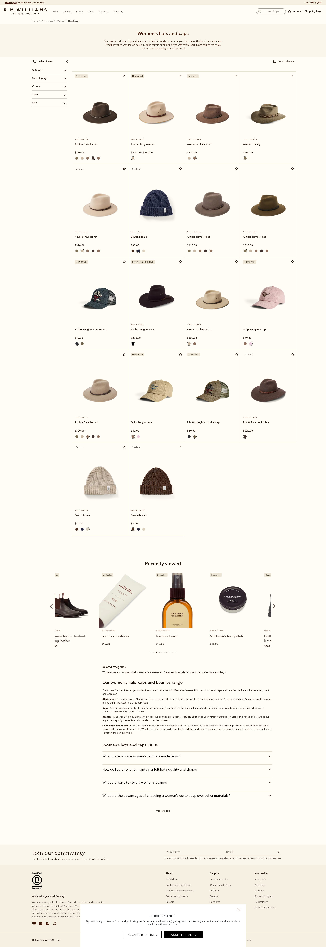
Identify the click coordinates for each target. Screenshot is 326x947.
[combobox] (283, 61)
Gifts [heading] (90, 11)
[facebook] (48, 924)
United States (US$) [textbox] (43, 940)
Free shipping (11, 2)
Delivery (214, 890)
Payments (215, 901)
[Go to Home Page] (25, 11)
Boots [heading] (79, 11)
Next (122, 99)
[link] (100, 104)
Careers (170, 901)
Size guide (260, 879)
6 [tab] (164, 652)
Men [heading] (55, 11)
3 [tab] (156, 652)
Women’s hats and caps (163, 33)
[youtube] (34, 924)
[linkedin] (41, 924)
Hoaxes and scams (265, 907)
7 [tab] (167, 652)
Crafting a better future (178, 885)
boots (233, 708)
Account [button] (297, 11)
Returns (214, 896)
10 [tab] (175, 652)
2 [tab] (154, 652)
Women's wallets (111, 672)
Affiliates (259, 890)
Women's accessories (151, 672)
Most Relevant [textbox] (286, 61)
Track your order (219, 879)
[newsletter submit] (278, 853)
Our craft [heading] (103, 11)
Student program (264, 896)
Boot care (260, 885)
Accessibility (261, 901)
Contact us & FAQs (220, 885)
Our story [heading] (118, 11)
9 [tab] (173, 652)
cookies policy (237, 858)
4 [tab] (159, 652)
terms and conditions (208, 858)
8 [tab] (170, 652)
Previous (73, 99)
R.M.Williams (172, 879)
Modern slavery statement (180, 890)
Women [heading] (67, 11)
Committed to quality (177, 896)
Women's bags (218, 672)
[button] (271, 11)
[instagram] (54, 924)
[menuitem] (55, 11)
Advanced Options (142, 935)
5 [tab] (162, 652)
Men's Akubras (172, 672)
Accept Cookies (183, 935)
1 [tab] (151, 652)
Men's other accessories (195, 672)
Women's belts (130, 672)
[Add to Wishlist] (124, 76)
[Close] (239, 910)
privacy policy (222, 858)
